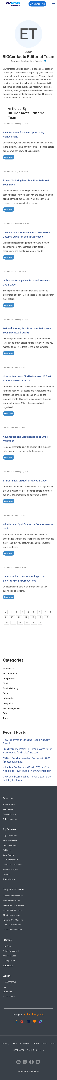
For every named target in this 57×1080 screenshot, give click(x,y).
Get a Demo (7, 992)
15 (46, 617)
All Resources (8, 819)
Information (8, 698)
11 (19, 617)
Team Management (10, 860)
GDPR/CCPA (18, 1050)
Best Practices (10, 673)
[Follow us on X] (25, 1062)
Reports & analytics (10, 869)
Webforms (7, 850)
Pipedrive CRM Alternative (13, 920)
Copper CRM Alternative (12, 930)
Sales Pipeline (8, 855)
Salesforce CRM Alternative (13, 905)
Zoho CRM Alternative (11, 901)
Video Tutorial (8, 809)
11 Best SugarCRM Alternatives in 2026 (25, 480)
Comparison (9, 678)
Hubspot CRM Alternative (13, 896)
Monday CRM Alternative (12, 910)
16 (6, 622)
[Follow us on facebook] (31, 1062)
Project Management (11, 951)
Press (45, 1043)
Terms (14, 1043)
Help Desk (7, 946)
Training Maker (9, 961)
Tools (5, 718)
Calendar (6, 874)
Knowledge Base (9, 956)
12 (26, 617)
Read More (8, 157)
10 (12, 617)
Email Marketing (10, 688)
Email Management (10, 840)
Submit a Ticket (9, 997)
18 (20, 622)
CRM (5, 683)
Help (4, 987)
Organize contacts (10, 836)
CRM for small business (12, 865)
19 (27, 622)
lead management (11, 708)
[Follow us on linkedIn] (18, 1062)
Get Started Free (37, 4)
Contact (36, 1043)
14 (39, 617)
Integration (8, 703)
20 (34, 622)
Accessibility (25, 1043)
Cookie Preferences (35, 1050)
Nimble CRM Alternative (12, 925)
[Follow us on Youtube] (38, 1062)
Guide (5, 693)
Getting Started (9, 804)
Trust (52, 1043)
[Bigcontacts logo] (12, 4)
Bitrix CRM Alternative (11, 915)
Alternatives (9, 668)
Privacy (5, 1043)
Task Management (10, 845)
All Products (8, 965)
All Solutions (8, 879)
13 (33, 617)
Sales (5, 713)
